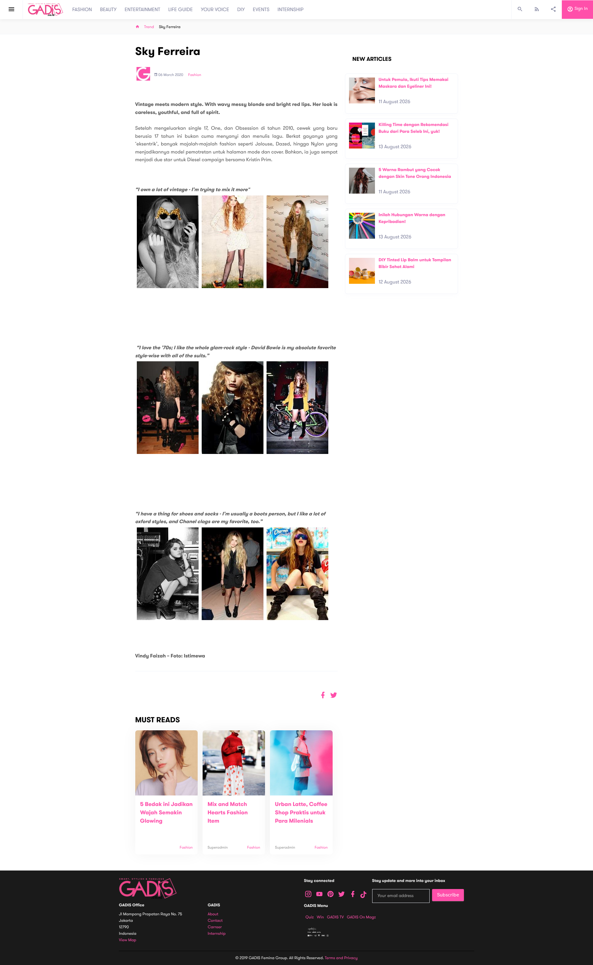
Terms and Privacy (341, 958)
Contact (215, 921)
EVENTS (261, 9)
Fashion (194, 75)
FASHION (82, 9)
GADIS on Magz (361, 917)
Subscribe (448, 895)
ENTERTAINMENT (142, 9)
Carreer (215, 927)
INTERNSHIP (290, 9)
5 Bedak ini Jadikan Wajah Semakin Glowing (166, 813)
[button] (334, 695)
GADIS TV (335, 917)
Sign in (580, 9)
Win (320, 917)
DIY (241, 9)
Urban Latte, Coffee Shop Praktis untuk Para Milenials (301, 813)
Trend (149, 27)
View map (127, 940)
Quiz (309, 917)
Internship (217, 934)
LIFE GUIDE (180, 9)
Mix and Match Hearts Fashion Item (228, 813)
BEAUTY (108, 9)
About (213, 914)
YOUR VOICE (215, 9)
